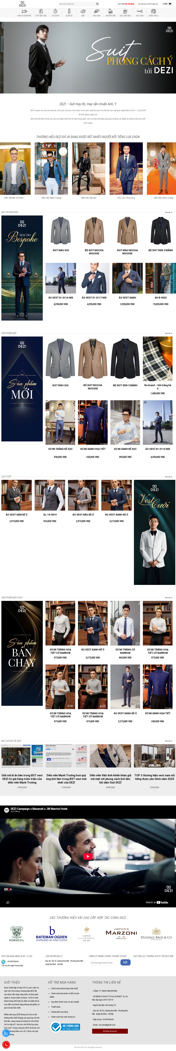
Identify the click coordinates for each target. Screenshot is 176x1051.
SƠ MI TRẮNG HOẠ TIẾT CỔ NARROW (60, 651)
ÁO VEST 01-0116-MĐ (60, 297)
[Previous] (7, 58)
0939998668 (13, 961)
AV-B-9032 (161, 297)
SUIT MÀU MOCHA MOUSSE (127, 252)
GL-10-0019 (50, 514)
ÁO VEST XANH (127, 297)
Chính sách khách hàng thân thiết (64, 988)
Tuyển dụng (55, 1007)
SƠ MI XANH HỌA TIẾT (93, 448)
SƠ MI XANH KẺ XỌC (125, 448)
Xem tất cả (169, 212)
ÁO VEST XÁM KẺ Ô (17, 514)
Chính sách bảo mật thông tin (63, 1017)
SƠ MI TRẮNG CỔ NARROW (125, 651)
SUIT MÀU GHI (61, 250)
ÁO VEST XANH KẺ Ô (116, 514)
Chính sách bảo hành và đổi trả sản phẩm (64, 995)
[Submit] (97, 4)
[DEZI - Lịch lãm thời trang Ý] (29, 4)
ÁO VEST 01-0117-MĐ (94, 297)
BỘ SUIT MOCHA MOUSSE (94, 252)
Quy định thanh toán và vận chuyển (65, 1002)
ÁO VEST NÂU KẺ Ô (83, 514)
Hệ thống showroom (110, 1031)
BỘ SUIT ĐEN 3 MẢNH (160, 250)
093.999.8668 (129, 4)
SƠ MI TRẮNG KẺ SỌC (60, 448)
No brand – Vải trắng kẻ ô (157, 387)
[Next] (169, 58)
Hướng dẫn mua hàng (59, 1012)
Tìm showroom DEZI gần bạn (148, 4)
